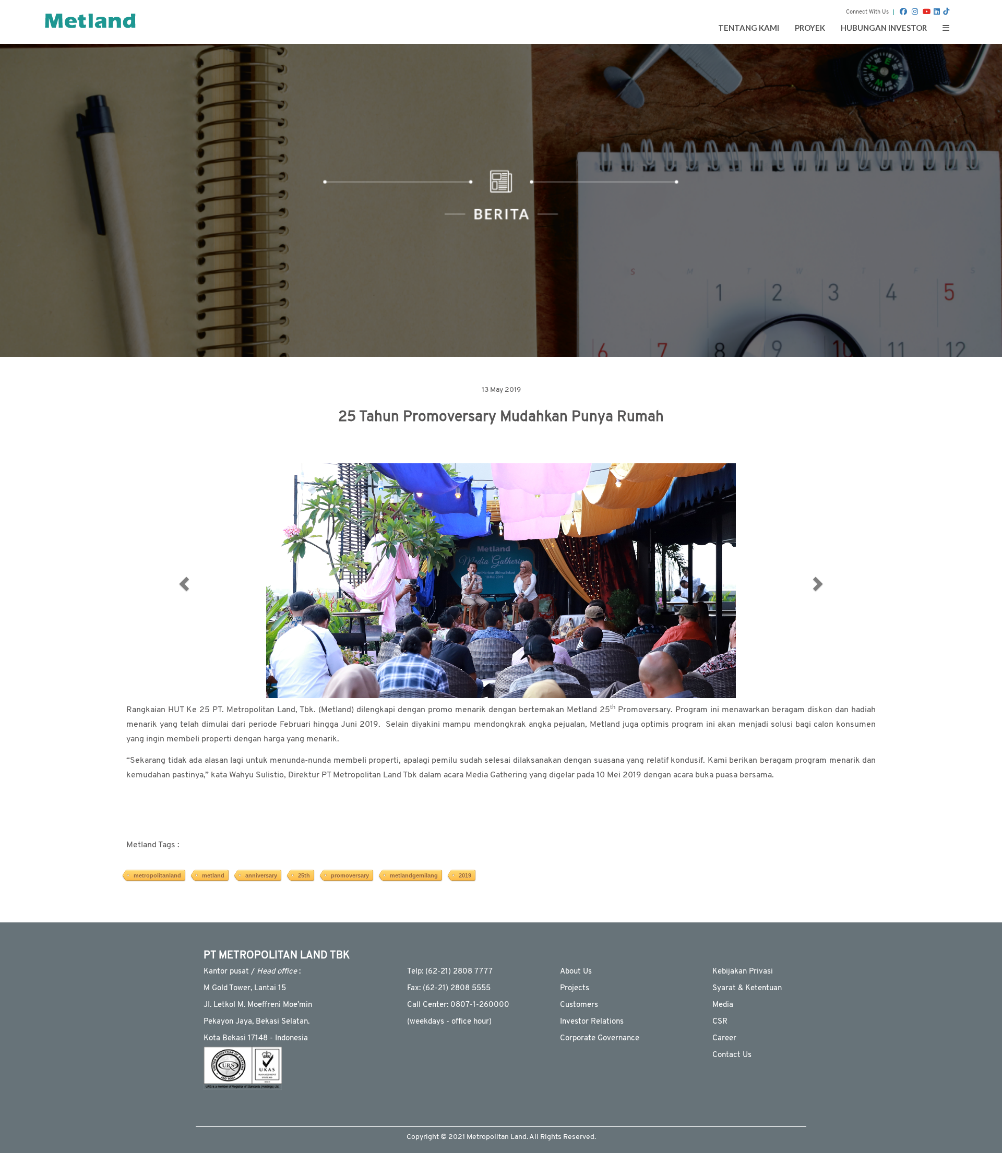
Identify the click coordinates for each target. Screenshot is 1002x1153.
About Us (576, 972)
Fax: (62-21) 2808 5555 (449, 988)
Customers (579, 1005)
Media (722, 1005)
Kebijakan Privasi (742, 972)
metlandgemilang (414, 875)
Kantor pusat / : (252, 972)
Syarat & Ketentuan (747, 988)
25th (304, 875)
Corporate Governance (599, 1038)
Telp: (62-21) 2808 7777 (450, 972)
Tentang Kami (748, 27)
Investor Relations (592, 1022)
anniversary (261, 875)
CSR (719, 1022)
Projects (574, 988)
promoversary (350, 875)
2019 (465, 875)
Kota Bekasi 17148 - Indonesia (256, 1038)
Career (724, 1038)
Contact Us (732, 1055)
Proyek (810, 27)
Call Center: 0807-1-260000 (458, 1005)
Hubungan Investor (884, 27)
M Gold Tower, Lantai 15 (245, 988)
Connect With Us (867, 12)
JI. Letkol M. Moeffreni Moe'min (258, 1005)
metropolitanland (157, 875)
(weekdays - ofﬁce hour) (449, 1022)
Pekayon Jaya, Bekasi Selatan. (256, 1022)
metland (213, 875)
